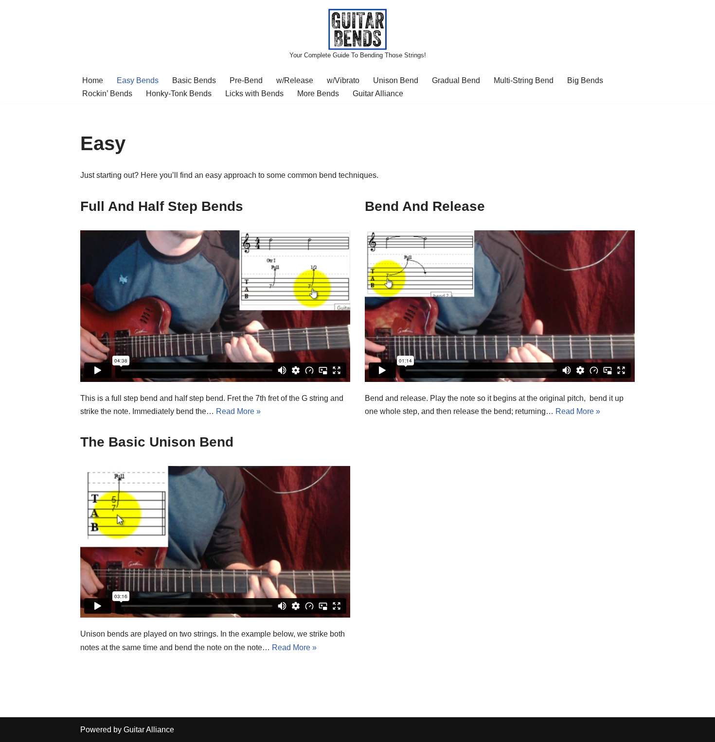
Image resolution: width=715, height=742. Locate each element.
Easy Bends (138, 80)
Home (92, 80)
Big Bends (585, 80)
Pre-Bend (246, 80)
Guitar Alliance (378, 93)
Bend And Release (425, 206)
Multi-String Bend (524, 80)
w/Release (294, 80)
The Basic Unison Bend (156, 441)
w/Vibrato (343, 80)
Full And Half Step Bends (161, 206)
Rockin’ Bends (107, 93)
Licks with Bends (254, 93)
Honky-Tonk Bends (179, 93)
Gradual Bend (456, 80)
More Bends (318, 93)
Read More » (238, 411)
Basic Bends (194, 80)
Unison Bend (395, 80)
